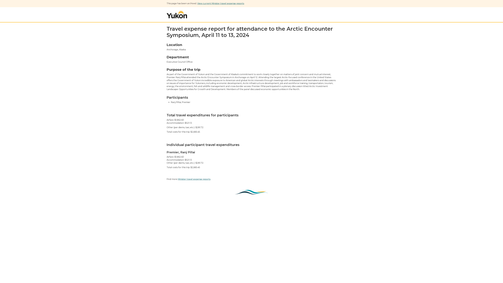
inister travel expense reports (195, 179)
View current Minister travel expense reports (220, 3)
